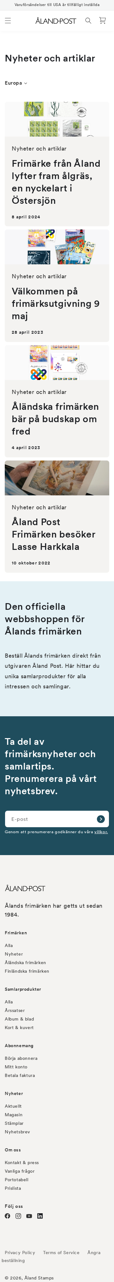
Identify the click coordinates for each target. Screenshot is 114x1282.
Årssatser (15, 1010)
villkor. (101, 831)
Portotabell (16, 1179)
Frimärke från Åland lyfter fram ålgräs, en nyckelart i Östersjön (56, 182)
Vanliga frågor (20, 1171)
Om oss (13, 1149)
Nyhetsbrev (17, 1131)
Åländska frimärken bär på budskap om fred (55, 419)
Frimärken (16, 932)
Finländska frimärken (27, 971)
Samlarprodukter (23, 989)
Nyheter (14, 954)
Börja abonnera (21, 1058)
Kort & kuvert (19, 1027)
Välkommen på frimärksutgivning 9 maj (56, 303)
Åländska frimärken (25, 962)
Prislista (13, 1188)
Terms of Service (61, 1252)
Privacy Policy (20, 1252)
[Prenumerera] (101, 819)
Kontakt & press (22, 1162)
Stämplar (14, 1123)
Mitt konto (16, 1066)
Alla (9, 945)
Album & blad (19, 1018)
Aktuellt (13, 1106)
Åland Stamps (39, 1277)
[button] (8, 21)
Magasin (13, 1114)
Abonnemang (19, 1045)
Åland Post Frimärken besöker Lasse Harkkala (53, 534)
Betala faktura (20, 1075)
